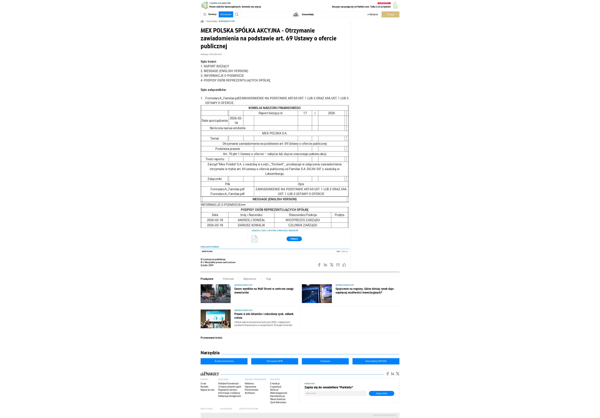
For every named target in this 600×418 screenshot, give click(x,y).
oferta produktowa (248, 409)
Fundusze (325, 361)
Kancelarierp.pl (277, 396)
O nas (203, 383)
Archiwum (250, 393)
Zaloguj (390, 14)
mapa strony (207, 409)
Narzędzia (210, 352)
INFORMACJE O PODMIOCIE (223, 205)
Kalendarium (226, 409)
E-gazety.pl (275, 386)
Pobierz (294, 238)
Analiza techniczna (224, 361)
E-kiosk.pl (275, 383)
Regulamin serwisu (227, 390)
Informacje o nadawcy (229, 393)
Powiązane (207, 278)
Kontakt (204, 386)
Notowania (226, 14)
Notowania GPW (275, 361)
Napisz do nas (207, 390)
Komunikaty (308, 14)
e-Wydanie (373, 14)
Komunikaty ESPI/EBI (376, 361)
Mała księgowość (278, 393)
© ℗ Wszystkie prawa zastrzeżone (218, 262)
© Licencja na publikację (213, 259)
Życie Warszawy (278, 402)
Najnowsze (249, 278)
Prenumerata (251, 390)
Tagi (268, 278)
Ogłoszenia (250, 386)
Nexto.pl (274, 390)
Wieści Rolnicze (277, 399)
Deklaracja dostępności (229, 396)
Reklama (249, 383)
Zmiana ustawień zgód (229, 386)
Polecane (228, 278)
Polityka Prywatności (228, 383)
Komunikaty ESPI (227, 21)
